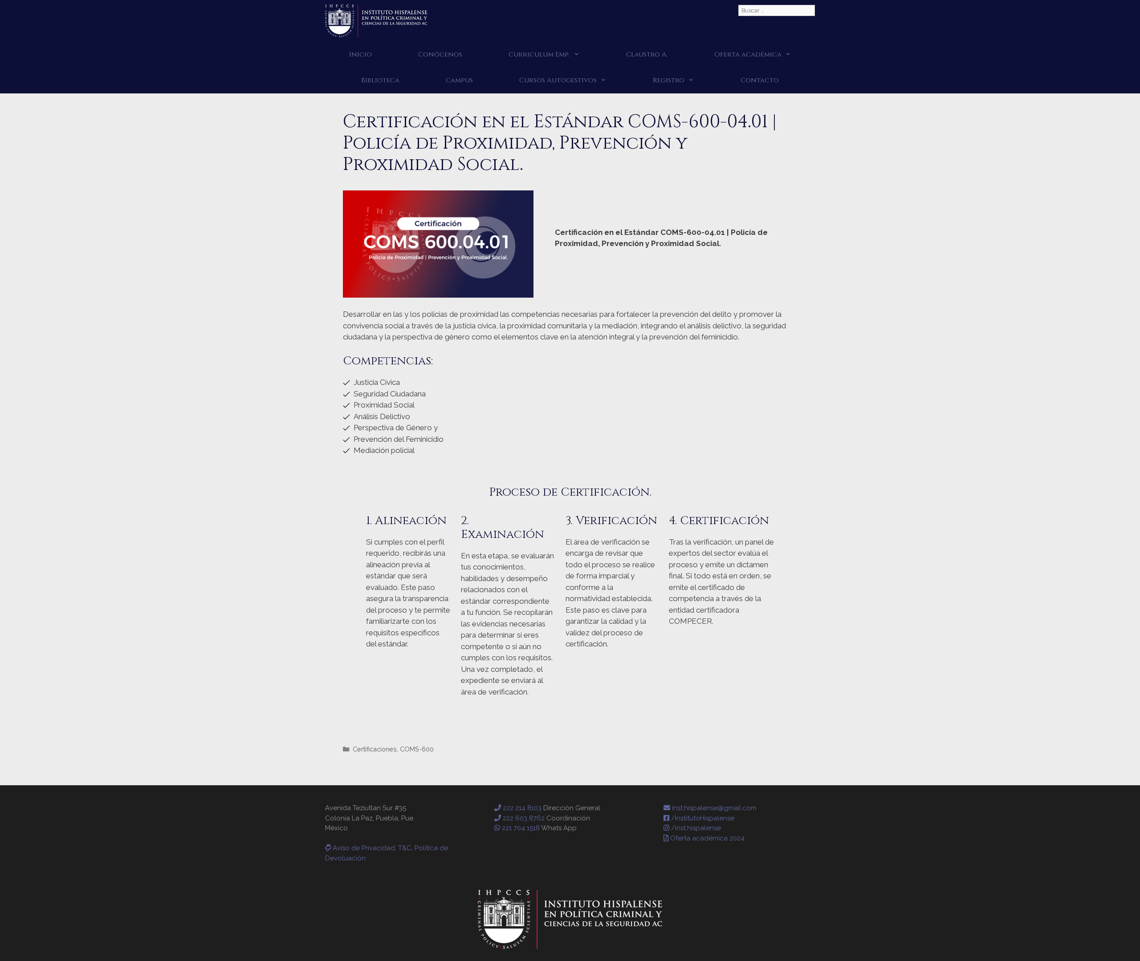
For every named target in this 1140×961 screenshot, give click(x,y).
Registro (668, 80)
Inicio (360, 54)
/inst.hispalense (695, 828)
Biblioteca (380, 80)
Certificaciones (375, 749)
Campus (459, 80)
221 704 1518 (520, 828)
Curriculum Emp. (539, 54)
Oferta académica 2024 (706, 838)
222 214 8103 (521, 808)
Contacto (760, 80)
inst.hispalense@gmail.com (713, 808)
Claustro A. (647, 54)
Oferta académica (748, 54)
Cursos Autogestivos (558, 80)
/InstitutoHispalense (701, 818)
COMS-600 (417, 749)
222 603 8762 (523, 818)
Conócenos (440, 54)
